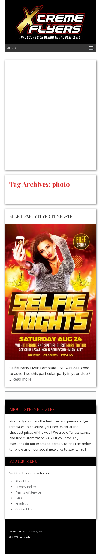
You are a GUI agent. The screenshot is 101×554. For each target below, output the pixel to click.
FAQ (18, 498)
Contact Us (23, 509)
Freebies (21, 503)
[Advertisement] (50, 115)
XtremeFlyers (33, 531)
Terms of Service (28, 492)
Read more (21, 379)
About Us (22, 481)
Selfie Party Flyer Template (41, 216)
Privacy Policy (25, 486)
